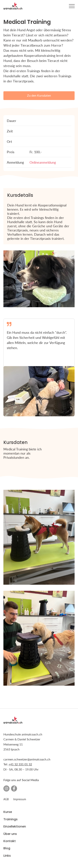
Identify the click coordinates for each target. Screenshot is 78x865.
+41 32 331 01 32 (20, 764)
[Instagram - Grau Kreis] (6, 788)
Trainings (10, 819)
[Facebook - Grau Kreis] (14, 788)
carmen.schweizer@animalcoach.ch (26, 759)
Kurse (7, 812)
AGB (6, 799)
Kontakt (9, 841)
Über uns (10, 834)
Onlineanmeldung (43, 162)
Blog (6, 848)
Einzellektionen (14, 826)
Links (7, 855)
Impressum (19, 799)
